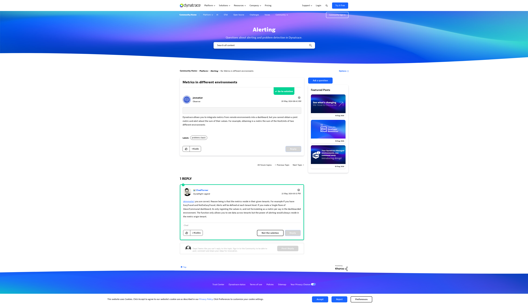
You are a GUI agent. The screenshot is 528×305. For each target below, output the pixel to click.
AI (217, 15)
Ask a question (320, 80)
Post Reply (288, 248)
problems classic (199, 137)
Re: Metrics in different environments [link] (237, 71)
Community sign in (337, 15)
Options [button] (342, 71)
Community (281, 15)
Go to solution (285, 91)
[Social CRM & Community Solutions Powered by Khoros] (341, 268)
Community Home (187, 15)
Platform (207, 15)
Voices (267, 15)
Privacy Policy (206, 299)
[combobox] (264, 45)
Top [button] (184, 267)
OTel (226, 15)
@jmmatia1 (188, 201)
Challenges (254, 15)
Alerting (214, 71)
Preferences (361, 299)
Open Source (238, 15)
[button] (320, 299)
